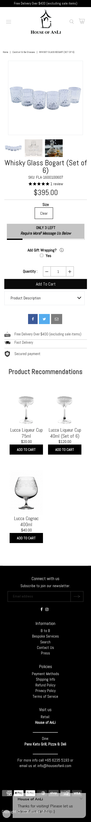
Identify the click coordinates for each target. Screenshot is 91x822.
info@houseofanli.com (54, 765)
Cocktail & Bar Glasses (23, 52)
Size (45, 205)
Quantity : (30, 271)
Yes (48, 255)
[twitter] (44, 319)
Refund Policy (45, 685)
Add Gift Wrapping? (43, 250)
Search (45, 642)
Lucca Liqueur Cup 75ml (26, 433)
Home (5, 52)
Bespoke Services (45, 636)
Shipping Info (45, 679)
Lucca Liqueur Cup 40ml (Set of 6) (65, 433)
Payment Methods (45, 673)
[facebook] (33, 319)
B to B (45, 630)
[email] (56, 319)
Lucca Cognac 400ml (26, 521)
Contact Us (45, 647)
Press (45, 653)
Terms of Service (45, 696)
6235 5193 (61, 760)
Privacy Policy (45, 690)
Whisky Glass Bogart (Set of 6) (46, 166)
